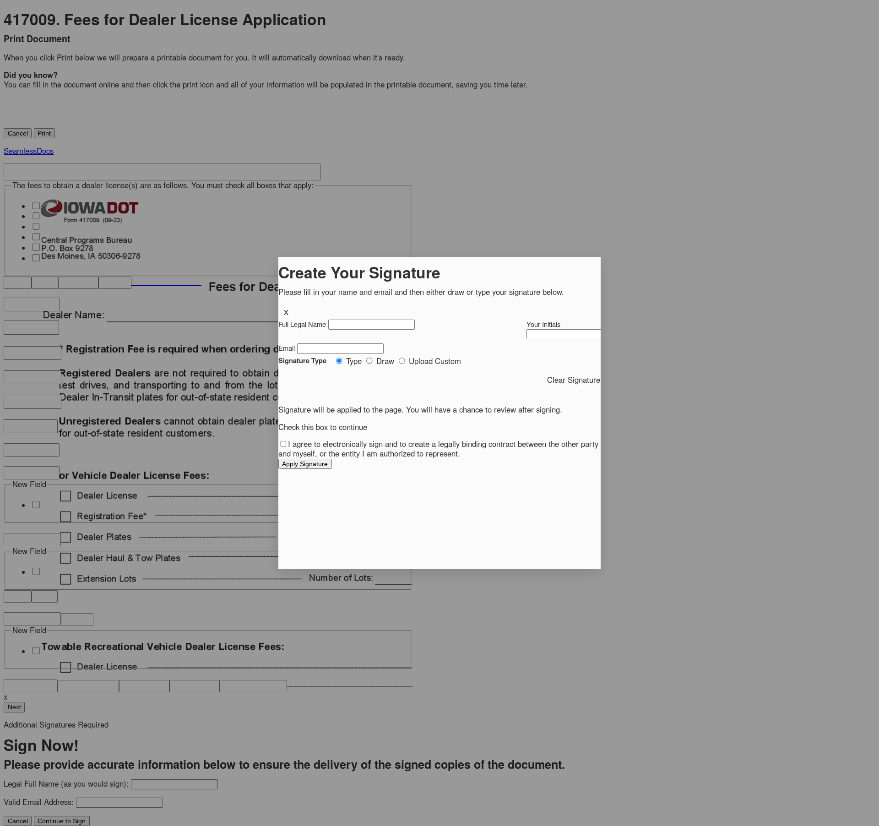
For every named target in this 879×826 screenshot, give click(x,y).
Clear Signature (574, 379)
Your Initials (543, 324)
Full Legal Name (302, 324)
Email (286, 348)
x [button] (286, 312)
